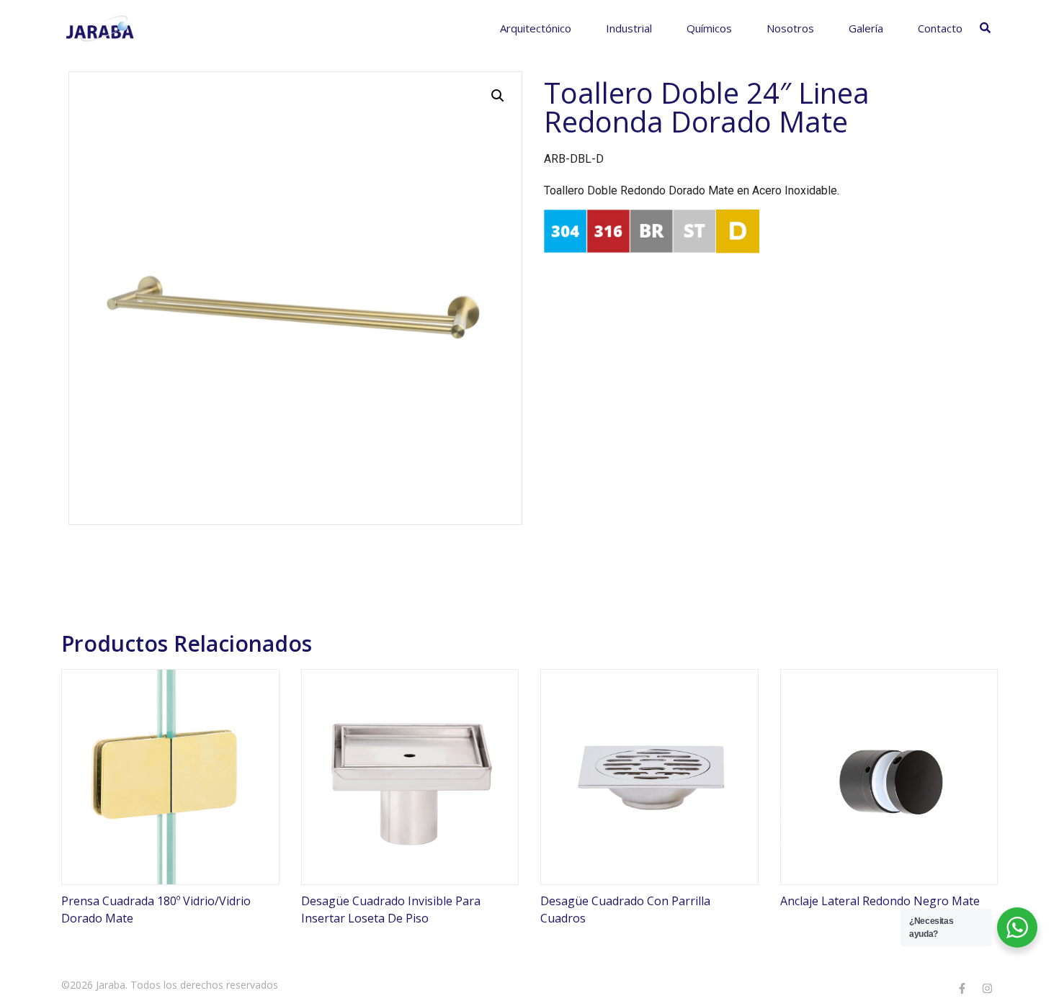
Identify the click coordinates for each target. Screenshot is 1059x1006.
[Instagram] (987, 988)
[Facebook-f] (962, 988)
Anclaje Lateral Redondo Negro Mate (880, 901)
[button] (498, 96)
